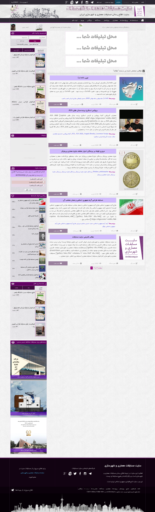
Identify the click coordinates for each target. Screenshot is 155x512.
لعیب (63, 98)
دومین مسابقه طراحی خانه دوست (29, 259)
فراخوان (133, 488)
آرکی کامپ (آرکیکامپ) (36, 179)
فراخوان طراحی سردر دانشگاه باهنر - (23, 103)
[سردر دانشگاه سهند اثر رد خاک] (28, 453)
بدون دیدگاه (112, 104)
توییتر (77, 2)
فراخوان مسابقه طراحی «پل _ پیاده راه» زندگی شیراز (28, 227)
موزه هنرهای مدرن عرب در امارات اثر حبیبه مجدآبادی (28, 253)
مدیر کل (133, 104)
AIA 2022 (79, 133)
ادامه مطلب (56, 104)
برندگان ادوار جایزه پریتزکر (84, 171)
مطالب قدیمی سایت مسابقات (83, 237)
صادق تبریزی (81, 223)
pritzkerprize (103, 171)
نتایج (127, 488)
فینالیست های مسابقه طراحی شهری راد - (23, 72)
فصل (40, 287)
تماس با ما (135, 2)
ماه (29, 287)
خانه (142, 2)
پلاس (67, 2)
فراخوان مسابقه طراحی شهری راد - (23, 117)
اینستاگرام (87, 2)
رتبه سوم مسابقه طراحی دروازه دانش (29, 209)
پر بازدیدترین (29, 50)
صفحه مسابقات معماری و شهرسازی (32, 472)
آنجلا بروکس (67, 133)
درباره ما (126, 2)
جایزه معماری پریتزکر (103, 174)
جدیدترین (41, 50)
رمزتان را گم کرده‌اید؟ (22, 44)
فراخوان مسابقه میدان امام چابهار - (23, 54)
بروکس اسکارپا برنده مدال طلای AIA (83, 110)
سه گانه (97, 20)
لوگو (104, 226)
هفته (16, 287)
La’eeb (105, 98)
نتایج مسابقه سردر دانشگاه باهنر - (23, 86)
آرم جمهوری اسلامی (99, 223)
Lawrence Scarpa (102, 133)
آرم (107, 223)
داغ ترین (16, 50)
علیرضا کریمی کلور (33, 216)
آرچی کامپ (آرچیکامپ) (36, 185)
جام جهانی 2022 (91, 98)
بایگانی (89, 20)
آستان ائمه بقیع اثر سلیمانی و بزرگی (29, 245)
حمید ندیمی (89, 223)
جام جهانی (100, 98)
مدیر (134, 194)
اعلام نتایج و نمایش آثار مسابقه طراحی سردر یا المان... (29, 268)
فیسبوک (82, 2)
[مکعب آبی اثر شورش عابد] (28, 417)
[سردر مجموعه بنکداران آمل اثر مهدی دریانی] (28, 380)
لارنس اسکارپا (98, 136)
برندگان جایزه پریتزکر (68, 171)
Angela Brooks (89, 133)
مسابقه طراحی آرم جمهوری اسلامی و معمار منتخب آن (83, 200)
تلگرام (118, 2)
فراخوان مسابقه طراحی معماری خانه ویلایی (28, 276)
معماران (115, 20)
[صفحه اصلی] (142, 20)
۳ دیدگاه (113, 230)
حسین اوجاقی (81, 98)
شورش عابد (35, 233)
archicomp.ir (111, 492)
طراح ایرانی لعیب (71, 98)
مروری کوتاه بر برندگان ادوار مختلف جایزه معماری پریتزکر (83, 151)
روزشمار (106, 20)
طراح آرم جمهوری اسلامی (68, 223)
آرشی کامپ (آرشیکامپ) (35, 182)
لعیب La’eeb (83, 78)
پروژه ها (125, 20)
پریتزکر (58, 171)
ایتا (72, 2)
